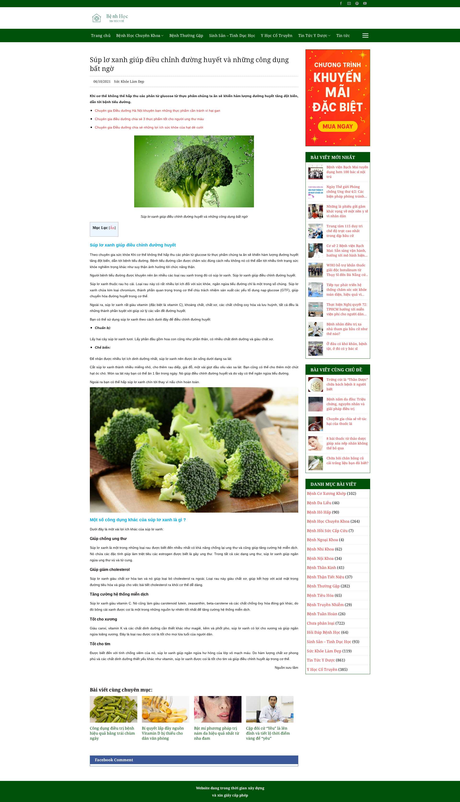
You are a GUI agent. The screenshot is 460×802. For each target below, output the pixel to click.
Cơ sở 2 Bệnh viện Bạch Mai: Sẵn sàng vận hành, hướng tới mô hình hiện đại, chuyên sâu (346, 250)
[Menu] (365, 35)
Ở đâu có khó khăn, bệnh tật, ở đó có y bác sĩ (347, 346)
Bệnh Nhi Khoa (320, 549)
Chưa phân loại (320, 623)
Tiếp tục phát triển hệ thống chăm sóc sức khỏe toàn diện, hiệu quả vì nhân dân (347, 289)
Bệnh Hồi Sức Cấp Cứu (327, 530)
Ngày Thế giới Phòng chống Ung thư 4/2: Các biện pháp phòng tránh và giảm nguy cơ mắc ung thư (347, 191)
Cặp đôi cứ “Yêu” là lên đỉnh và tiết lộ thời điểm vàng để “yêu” (268, 733)
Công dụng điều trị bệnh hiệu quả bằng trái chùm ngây (112, 733)
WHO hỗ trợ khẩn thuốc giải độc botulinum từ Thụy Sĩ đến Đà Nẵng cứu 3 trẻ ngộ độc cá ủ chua (347, 270)
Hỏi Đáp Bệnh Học (323, 632)
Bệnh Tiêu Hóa (320, 595)
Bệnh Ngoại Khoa (322, 539)
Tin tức (343, 35)
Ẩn (112, 227)
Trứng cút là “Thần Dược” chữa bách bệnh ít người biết (347, 384)
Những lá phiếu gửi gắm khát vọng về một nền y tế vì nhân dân (347, 211)
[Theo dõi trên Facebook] (341, 4)
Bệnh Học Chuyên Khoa (138, 35)
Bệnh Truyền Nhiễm (325, 604)
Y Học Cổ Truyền (277, 35)
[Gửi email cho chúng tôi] (349, 4)
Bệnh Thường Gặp (186, 35)
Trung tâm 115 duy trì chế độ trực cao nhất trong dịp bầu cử (344, 231)
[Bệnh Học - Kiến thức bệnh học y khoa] (114, 18)
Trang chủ (100, 35)
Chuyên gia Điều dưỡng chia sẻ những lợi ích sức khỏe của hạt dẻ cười (149, 127)
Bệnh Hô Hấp (319, 512)
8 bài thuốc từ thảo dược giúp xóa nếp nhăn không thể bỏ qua (347, 443)
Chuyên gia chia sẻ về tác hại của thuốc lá (347, 421)
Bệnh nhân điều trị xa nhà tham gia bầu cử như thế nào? (347, 329)
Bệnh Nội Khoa (320, 558)
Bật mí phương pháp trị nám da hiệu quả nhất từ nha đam (216, 733)
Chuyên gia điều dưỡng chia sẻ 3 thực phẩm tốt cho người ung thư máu (149, 119)
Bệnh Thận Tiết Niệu (325, 577)
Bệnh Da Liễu (319, 502)
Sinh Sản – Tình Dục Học (232, 35)
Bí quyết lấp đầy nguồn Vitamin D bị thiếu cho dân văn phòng (163, 733)
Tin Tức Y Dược (312, 35)
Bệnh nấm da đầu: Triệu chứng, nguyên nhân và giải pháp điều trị (346, 404)
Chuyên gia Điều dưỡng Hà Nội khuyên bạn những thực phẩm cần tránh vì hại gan (157, 110)
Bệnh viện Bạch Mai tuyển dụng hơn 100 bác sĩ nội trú (347, 172)
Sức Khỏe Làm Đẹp (129, 81)
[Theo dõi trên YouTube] (365, 4)
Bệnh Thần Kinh (321, 567)
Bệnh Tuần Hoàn (322, 613)
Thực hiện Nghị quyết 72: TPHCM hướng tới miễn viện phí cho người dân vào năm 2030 (347, 309)
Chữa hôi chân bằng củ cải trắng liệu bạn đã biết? (347, 460)
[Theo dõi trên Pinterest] (357, 4)
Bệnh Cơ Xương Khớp (326, 493)
